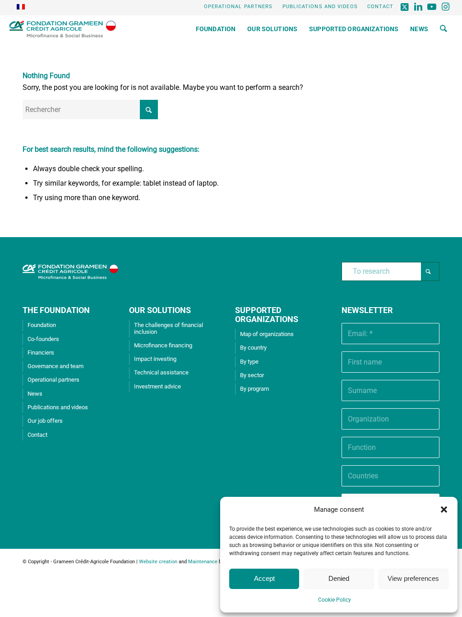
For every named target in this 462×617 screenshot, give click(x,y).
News (35, 393)
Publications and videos (320, 6)
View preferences (413, 578)
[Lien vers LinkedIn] (418, 7)
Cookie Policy (334, 600)
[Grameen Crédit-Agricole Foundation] (62, 28)
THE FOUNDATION (56, 310)
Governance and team (55, 366)
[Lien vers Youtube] (432, 7)
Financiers (41, 352)
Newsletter (367, 310)
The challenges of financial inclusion (168, 328)
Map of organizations (267, 334)
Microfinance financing (163, 345)
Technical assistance (161, 372)
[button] (443, 509)
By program (254, 388)
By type (249, 361)
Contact (380, 6)
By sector (252, 375)
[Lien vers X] (405, 7)
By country (253, 347)
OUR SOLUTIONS (160, 310)
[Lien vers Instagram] (446, 7)
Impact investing (155, 358)
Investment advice (157, 386)
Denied (338, 578)
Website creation (158, 562)
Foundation (42, 325)
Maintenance (202, 562)
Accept (264, 578)
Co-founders (43, 339)
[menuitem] (238, 7)
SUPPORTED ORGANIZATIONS (266, 314)
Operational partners (238, 6)
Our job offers (45, 420)
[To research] (443, 28)
